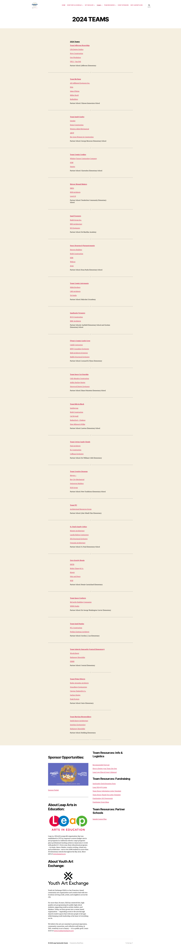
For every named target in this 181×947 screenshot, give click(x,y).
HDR (71, 258)
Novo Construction (76, 54)
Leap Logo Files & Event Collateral (105, 772)
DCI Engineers (75, 228)
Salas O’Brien (74, 91)
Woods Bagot (74, 653)
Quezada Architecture (77, 543)
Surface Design (75, 695)
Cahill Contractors (76, 345)
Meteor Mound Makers (78, 184)
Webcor (72, 262)
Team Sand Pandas (77, 624)
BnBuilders (74, 99)
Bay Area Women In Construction (82, 137)
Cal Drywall (74, 416)
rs (80, 216)
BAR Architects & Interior (79, 353)
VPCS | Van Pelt (75, 62)
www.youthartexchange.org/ (64, 931)
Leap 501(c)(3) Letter (100, 787)
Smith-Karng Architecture (79, 721)
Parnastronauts (89, 246)
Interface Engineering (77, 725)
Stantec (72, 167)
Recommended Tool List (101, 765)
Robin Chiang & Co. (77, 568)
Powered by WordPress (76, 943)
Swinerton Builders (77, 484)
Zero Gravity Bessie (77, 560)
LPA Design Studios (76, 49)
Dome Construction (77, 125)
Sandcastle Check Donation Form (104, 784)
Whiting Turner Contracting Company (83, 159)
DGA (71, 87)
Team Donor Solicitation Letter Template (107, 791)
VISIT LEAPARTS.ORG (136, 5)
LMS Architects (75, 291)
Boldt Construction (76, 254)
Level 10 (73, 196)
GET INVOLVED (89, 5)
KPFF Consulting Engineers (79, 349)
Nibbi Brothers (75, 287)
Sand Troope (75, 216)
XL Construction (75, 450)
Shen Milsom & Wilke (77, 424)
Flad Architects (75, 446)
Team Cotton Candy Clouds (80, 442)
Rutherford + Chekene (77, 420)
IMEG (72, 188)
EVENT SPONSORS (123, 5)
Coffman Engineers (77, 454)
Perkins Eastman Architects (79, 632)
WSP (71, 581)
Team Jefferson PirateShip (80, 45)
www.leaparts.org (59, 854)
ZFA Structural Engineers (79, 539)
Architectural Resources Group (80, 509)
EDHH (72, 661)
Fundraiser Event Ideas (101, 802)
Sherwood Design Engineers (80, 387)
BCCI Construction (76, 317)
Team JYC (73, 505)
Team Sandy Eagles (77, 117)
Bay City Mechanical (77, 480)
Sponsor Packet (53, 790)
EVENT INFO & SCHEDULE (74, 5)
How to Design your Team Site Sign (105, 769)
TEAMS (99, 5)
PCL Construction (76, 628)
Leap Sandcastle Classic (60, 943)
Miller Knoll (74, 95)
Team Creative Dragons (79, 472)
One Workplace (75, 58)
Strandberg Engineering (78, 687)
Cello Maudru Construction (79, 379)
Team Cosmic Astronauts (79, 283)
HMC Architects (75, 321)
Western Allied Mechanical (79, 129)
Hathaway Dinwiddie (77, 657)
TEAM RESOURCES (109, 5)
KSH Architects (75, 192)
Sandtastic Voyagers (77, 313)
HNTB (72, 564)
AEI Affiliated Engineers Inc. (80, 83)
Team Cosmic (75, 155)
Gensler (72, 121)
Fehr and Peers (75, 577)
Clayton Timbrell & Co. (78, 691)
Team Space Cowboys (78, 598)
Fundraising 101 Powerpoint (103, 798)
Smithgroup (74, 408)
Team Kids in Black (77, 404)
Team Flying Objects (77, 679)
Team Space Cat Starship (79, 374)
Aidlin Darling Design (77, 383)
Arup (72, 266)
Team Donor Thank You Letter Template (107, 795)
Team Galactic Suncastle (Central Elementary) (87, 649)
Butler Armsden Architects (79, 683)
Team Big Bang (75, 79)
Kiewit (72, 573)
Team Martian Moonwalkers (80, 717)
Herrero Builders (76, 250)
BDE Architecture (76, 224)
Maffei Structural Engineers (79, 357)
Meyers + (73, 476)
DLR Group (74, 488)
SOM (71, 163)
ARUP (72, 133)
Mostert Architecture (77, 531)
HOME (63, 5)
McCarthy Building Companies (80, 602)
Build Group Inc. (76, 220)
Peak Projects (74, 699)
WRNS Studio (74, 606)
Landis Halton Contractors (79, 535)
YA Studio (73, 295)
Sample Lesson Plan (100, 819)
